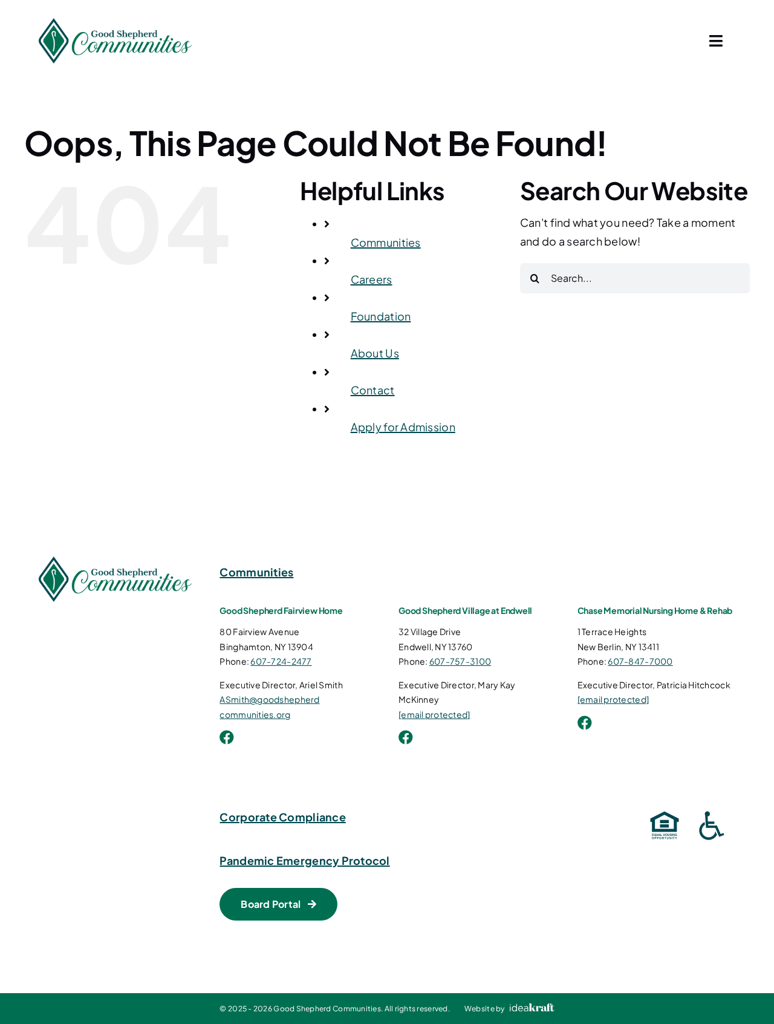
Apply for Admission (403, 427)
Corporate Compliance (282, 817)
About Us (375, 353)
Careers (371, 279)
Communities (386, 242)
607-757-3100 (460, 661)
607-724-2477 (280, 661)
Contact (373, 390)
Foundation (381, 316)
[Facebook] (227, 737)
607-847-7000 (640, 661)
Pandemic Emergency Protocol (304, 860)
